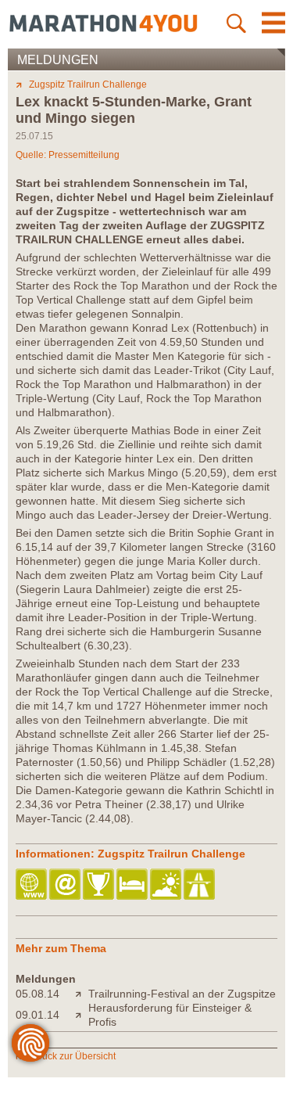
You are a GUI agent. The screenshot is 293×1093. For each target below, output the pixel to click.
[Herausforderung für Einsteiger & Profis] (81, 1015)
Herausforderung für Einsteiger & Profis (170, 1014)
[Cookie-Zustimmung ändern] (30, 1043)
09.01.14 (37, 1015)
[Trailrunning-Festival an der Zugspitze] (81, 994)
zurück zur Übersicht (72, 1056)
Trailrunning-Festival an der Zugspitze (182, 993)
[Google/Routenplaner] (200, 885)
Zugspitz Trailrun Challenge (88, 84)
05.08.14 (37, 993)
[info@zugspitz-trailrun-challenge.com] (66, 885)
